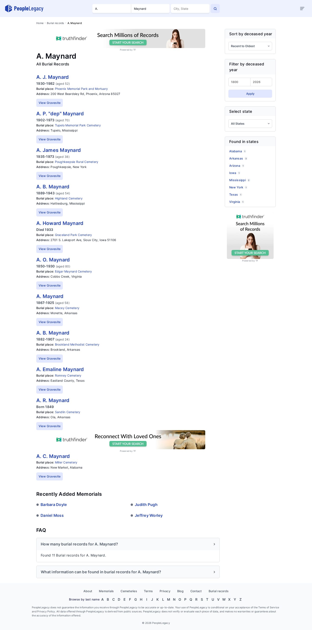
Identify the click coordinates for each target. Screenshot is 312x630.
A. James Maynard (58, 150)
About (87, 591)
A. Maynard (50, 296)
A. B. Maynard (52, 187)
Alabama (237, 151)
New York (237, 187)
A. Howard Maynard (59, 223)
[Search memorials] (215, 8)
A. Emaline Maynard (60, 369)
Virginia (236, 201)
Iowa (234, 173)
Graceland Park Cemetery (73, 235)
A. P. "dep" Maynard (60, 114)
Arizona (236, 165)
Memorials (106, 591)
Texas (235, 194)
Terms (148, 591)
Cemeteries (129, 591)
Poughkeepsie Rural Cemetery (76, 162)
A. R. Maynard (52, 400)
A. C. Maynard (53, 456)
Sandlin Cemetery (67, 412)
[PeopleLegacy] (24, 8)
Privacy (165, 591)
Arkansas (238, 158)
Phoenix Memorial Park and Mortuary (81, 88)
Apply (250, 93)
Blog (180, 591)
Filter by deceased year (246, 67)
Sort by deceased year (250, 34)
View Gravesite (50, 103)
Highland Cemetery (69, 198)
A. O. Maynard (53, 260)
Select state (240, 111)
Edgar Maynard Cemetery (73, 271)
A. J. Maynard (52, 77)
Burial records (55, 23)
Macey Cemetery (67, 308)
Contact (196, 591)
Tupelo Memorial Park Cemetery (78, 125)
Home (40, 23)
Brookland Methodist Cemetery (77, 344)
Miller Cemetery (66, 462)
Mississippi (239, 180)
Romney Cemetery (68, 375)
